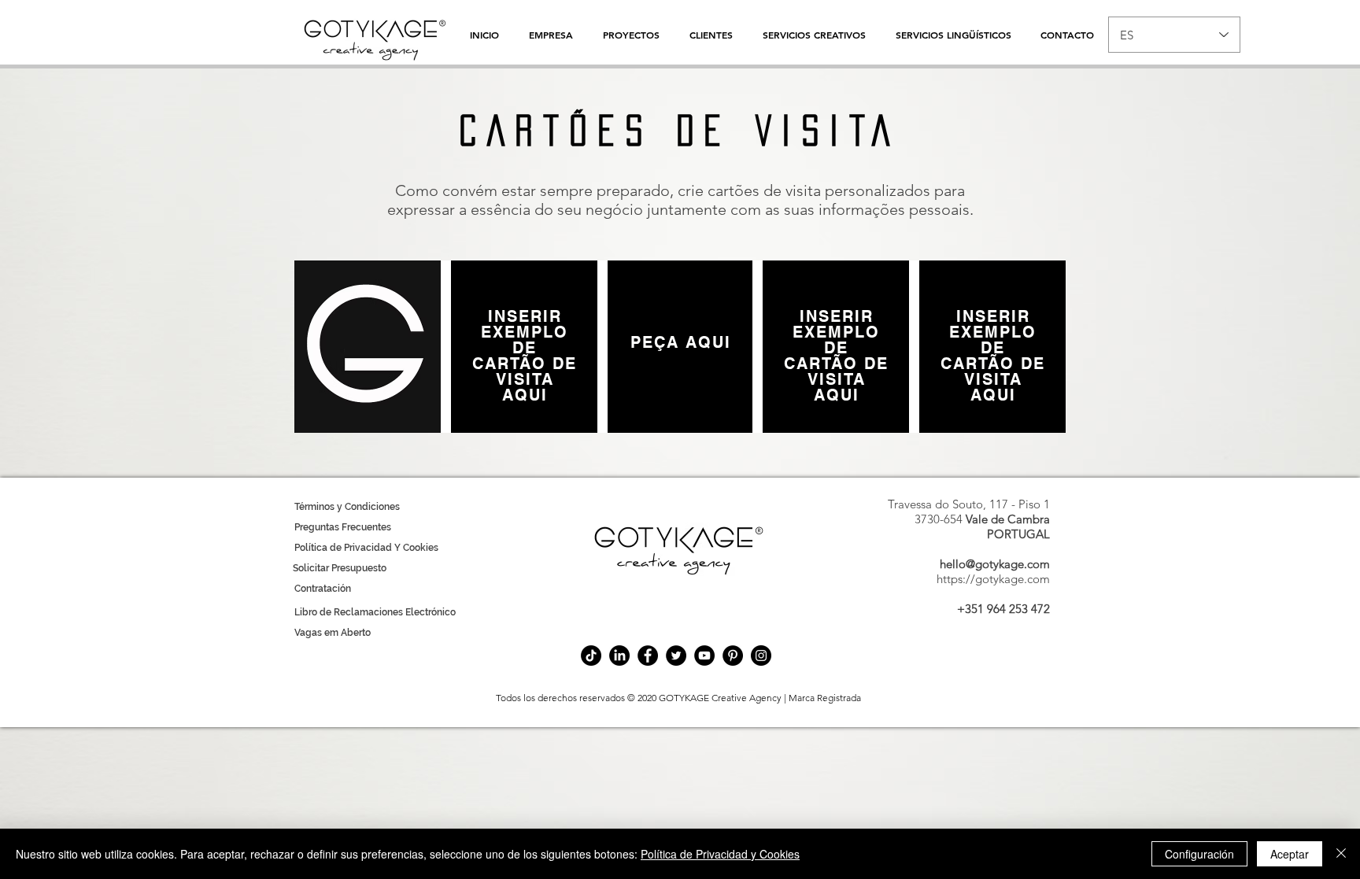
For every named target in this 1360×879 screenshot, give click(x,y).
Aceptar (1289, 854)
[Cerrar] (1341, 853)
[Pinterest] (732, 655)
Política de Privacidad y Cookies (720, 854)
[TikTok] (591, 655)
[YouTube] (704, 655)
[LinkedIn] (619, 655)
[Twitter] (676, 655)
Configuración (1199, 854)
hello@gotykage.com (995, 563)
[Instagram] (761, 655)
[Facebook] (648, 655)
